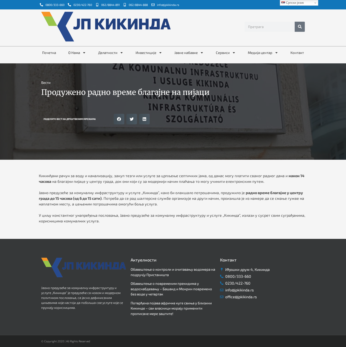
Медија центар (260, 52)
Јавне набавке (186, 52)
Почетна (49, 52)
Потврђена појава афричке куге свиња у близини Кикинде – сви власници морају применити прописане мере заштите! (171, 308)
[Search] (300, 27)
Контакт (297, 52)
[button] (119, 119)
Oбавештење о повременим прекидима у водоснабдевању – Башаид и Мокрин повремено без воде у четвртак (171, 288)
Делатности (107, 52)
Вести (46, 82)
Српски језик (294, 2)
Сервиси (223, 52)
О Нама (74, 52)
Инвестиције (146, 52)
